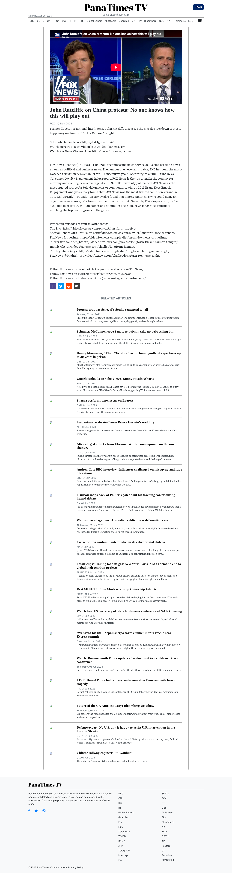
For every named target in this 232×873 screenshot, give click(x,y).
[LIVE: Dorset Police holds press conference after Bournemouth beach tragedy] (51, 680)
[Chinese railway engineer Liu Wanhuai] (51, 753)
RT (75, 21)
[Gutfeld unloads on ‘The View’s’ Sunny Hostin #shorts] (51, 378)
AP (163, 841)
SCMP (121, 841)
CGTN (165, 836)
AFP (120, 845)
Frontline (167, 855)
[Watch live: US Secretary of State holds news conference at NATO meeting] (51, 611)
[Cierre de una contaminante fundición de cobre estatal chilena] (51, 542)
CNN (49, 21)
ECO (190, 21)
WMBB (122, 836)
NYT (169, 21)
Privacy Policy (75, 867)
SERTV (41, 21)
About (63, 867)
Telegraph (124, 850)
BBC (32, 21)
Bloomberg (150, 21)
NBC (161, 21)
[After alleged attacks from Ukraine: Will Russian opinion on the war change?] (51, 444)
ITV (140, 21)
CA (120, 860)
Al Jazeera (110, 21)
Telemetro (180, 21)
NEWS (198, 7)
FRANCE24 (168, 860)
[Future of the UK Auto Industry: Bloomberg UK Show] (51, 705)
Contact (54, 867)
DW (64, 21)
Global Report (94, 21)
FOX (57, 21)
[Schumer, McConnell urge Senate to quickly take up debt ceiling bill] (51, 331)
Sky (133, 21)
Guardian (124, 21)
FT (69, 21)
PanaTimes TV (116, 7)
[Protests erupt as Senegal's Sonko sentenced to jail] (51, 309)
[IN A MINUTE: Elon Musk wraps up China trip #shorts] (51, 589)
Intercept (123, 855)
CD (163, 850)
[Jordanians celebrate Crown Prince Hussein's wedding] (51, 422)
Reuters (166, 845)
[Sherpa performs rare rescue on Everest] (51, 400)
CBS (82, 21)
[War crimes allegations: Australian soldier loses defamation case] (51, 520)
